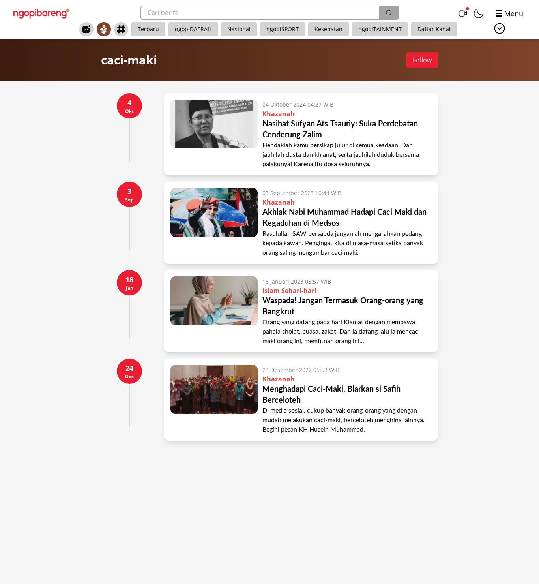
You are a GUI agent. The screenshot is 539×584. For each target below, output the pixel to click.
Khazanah (278, 113)
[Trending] (86, 29)
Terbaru (148, 29)
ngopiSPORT (282, 29)
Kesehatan (328, 29)
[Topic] (121, 29)
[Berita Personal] (104, 29)
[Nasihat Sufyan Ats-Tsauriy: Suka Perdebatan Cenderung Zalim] (214, 134)
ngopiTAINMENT (380, 29)
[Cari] (388, 12)
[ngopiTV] (463, 13)
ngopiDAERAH (193, 29)
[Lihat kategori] (499, 28)
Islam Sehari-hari (289, 290)
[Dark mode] (478, 13)
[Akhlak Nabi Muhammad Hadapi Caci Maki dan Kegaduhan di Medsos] (214, 222)
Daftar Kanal (434, 29)
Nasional (239, 29)
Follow (422, 60)
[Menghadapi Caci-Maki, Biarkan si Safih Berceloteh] (214, 399)
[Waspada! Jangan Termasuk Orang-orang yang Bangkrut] (214, 311)
